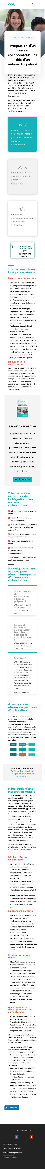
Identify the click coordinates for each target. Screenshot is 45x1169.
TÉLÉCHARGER (22, 479)
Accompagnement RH (22, 38)
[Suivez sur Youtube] (31, 1137)
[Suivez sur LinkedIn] (16, 1137)
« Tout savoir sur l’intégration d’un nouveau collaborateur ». (22, 774)
